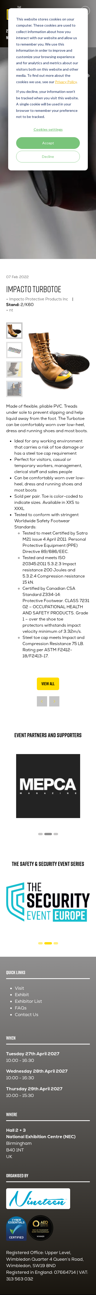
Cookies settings (48, 129)
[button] (48, 684)
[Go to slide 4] (40, 834)
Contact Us (26, 1014)
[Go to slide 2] (40, 943)
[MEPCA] (48, 786)
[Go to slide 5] (48, 834)
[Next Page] (54, 701)
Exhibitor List (28, 1001)
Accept (48, 143)
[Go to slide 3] (48, 943)
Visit (19, 988)
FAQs (21, 1008)
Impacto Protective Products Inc (38, 299)
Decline (48, 156)
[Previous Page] (42, 701)
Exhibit (22, 994)
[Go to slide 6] (56, 834)
